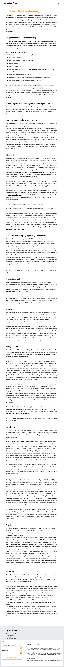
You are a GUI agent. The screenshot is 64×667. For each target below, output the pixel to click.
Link (49, 411)
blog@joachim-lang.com (14, 195)
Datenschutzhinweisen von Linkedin (36, 611)
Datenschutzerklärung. (31, 658)
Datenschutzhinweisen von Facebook (37, 469)
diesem (53, 418)
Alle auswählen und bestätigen (12, 657)
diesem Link (50, 484)
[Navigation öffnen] (59, 3)
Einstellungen (12, 660)
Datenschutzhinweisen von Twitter (34, 560)
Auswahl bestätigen (12, 663)
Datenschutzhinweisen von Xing (33, 514)
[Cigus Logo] (10, 4)
